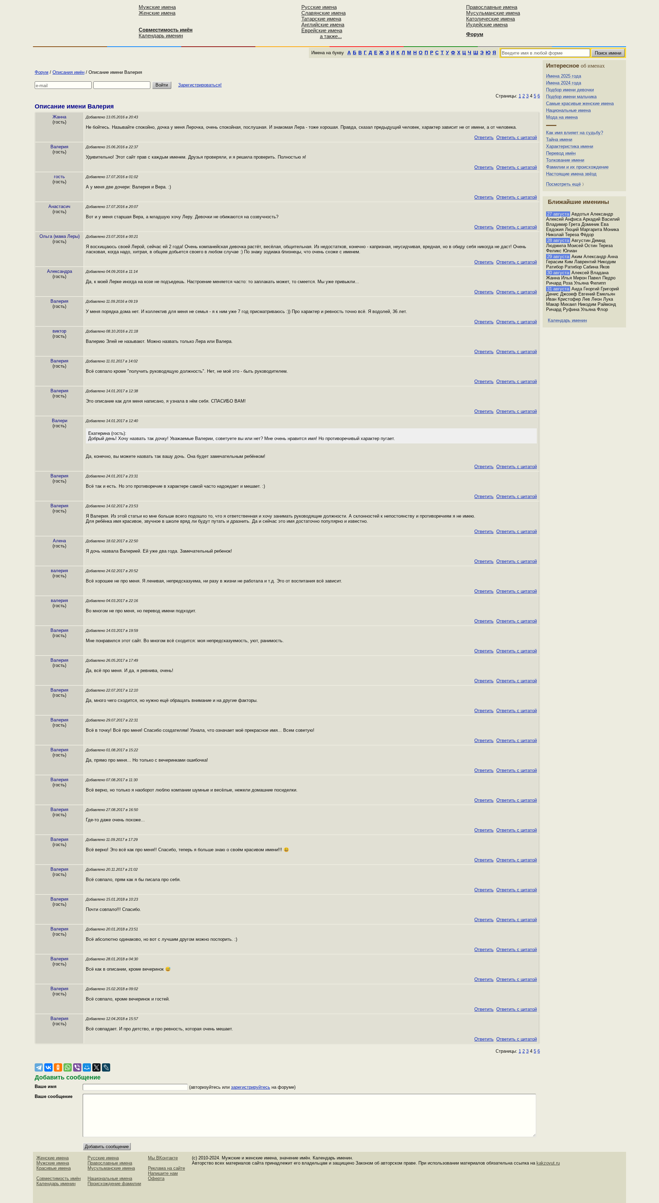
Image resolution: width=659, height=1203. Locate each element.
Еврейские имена (321, 30)
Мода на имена (562, 117)
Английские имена (322, 24)
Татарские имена (321, 19)
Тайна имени (559, 139)
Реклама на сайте (166, 1168)
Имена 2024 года (563, 82)
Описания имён (68, 72)
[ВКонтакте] (48, 1067)
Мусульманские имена (493, 13)
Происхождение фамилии (114, 1183)
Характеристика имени (569, 146)
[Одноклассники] (58, 1067)
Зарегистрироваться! (200, 85)
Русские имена (319, 7)
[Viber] (77, 1067)
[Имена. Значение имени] (84, 23)
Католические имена (490, 19)
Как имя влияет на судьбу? (574, 132)
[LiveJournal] (106, 1067)
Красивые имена (53, 1168)
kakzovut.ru (548, 1163)
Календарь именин (161, 35)
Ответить (484, 137)
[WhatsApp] (67, 1067)
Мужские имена (157, 7)
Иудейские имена (487, 24)
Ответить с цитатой (516, 137)
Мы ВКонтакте (163, 1157)
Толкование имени (565, 160)
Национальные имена (568, 110)
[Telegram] (39, 1067)
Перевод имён (561, 153)
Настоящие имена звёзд (571, 173)
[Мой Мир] (87, 1067)
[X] (96, 1067)
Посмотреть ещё (563, 184)
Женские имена (157, 13)
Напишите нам (163, 1173)
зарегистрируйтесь (250, 1087)
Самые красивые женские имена (580, 103)
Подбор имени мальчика (571, 96)
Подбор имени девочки (570, 89)
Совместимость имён (58, 1178)
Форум (41, 72)
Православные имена (491, 7)
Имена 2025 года (563, 76)
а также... (331, 36)
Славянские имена (323, 13)
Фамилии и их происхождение (577, 167)
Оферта (156, 1178)
